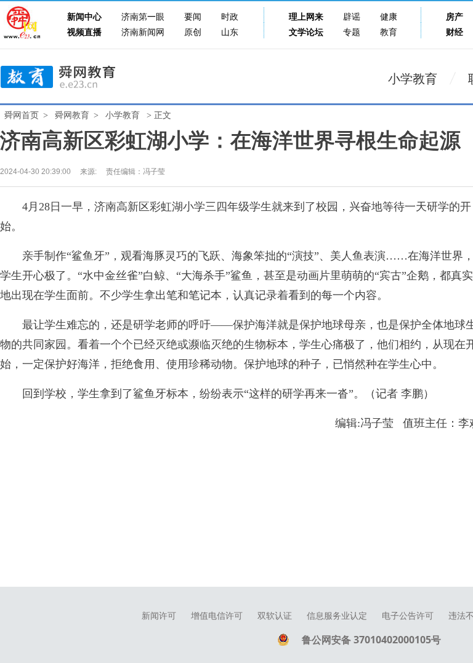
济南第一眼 (142, 17)
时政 (229, 17)
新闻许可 (159, 616)
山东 (229, 32)
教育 (388, 32)
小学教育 (412, 78)
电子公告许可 (408, 616)
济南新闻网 (142, 32)
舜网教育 (72, 115)
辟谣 (351, 17)
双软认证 (274, 616)
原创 (192, 32)
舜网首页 (21, 115)
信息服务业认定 (337, 616)
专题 (351, 32)
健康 (388, 17)
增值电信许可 (217, 616)
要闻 (192, 17)
